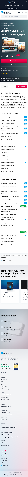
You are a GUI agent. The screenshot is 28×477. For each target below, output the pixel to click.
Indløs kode (4, 458)
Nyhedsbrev (4, 463)
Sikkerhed (3, 382)
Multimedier (4, 375)
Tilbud (3, 451)
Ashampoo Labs (5, 399)
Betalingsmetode (5, 434)
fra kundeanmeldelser (16, 74)
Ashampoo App (5, 455)
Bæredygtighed (5, 397)
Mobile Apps (4, 386)
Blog (6, 475)
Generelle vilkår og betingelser (8, 427)
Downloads (4, 453)
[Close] (26, 1)
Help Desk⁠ (3, 443)
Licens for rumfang (5, 412)
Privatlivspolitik (4, 430)
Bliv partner (4, 417)
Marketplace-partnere (6, 414)
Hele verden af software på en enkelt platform (10, 297)
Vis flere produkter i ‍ (17, 83)
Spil (2, 384)
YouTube (22, 475)
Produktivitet (4, 379)
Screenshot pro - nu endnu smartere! (13, 5)
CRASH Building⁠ (5, 406)
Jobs (2, 402)
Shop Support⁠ (4, 445)
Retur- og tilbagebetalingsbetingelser (10, 437)
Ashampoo (4, 465)
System (3, 377)
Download (14, 65)
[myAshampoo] (19, 12)
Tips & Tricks (4, 460)
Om (2, 425)
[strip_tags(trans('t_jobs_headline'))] (16, 366)
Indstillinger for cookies (7, 432)
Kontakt (3, 404)
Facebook (13, 475)
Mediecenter (4, 419)
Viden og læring (5, 389)
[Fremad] (25, 291)
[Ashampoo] (6, 353)
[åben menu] (25, 12)
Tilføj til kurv (15, 61)
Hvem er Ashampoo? (6, 394)
